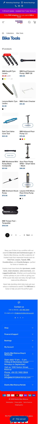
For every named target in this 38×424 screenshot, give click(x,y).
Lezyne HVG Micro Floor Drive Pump (27, 192)
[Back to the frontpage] (3, 33)
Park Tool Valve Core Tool (8, 132)
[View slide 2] (17, 317)
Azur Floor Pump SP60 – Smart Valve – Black (27, 164)
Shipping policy (18, 403)
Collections (10, 33)
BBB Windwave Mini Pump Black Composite (10, 164)
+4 (11, 79)
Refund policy (8, 401)
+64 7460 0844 (24, 310)
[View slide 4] (23, 317)
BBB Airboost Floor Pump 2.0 (27, 132)
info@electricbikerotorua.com (24, 313)
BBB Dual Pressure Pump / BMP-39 (27, 72)
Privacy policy (17, 401)
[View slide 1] (15, 317)
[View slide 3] (20, 317)
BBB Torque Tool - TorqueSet (9, 222)
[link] (18, 357)
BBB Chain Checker (27, 101)
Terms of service (26, 401)
